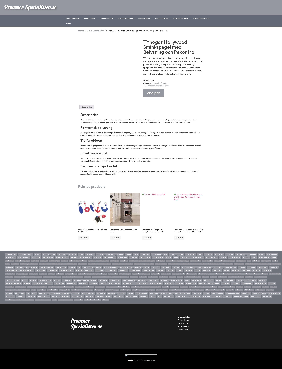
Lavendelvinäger (217, 270)
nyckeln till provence (61, 267)
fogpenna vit (193, 286)
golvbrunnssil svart (71, 283)
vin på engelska (208, 254)
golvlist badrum (48, 283)
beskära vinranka (246, 293)
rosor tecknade (230, 260)
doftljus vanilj (230, 289)
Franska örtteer (9, 286)
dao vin (17, 293)
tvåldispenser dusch (158, 257)
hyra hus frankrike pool (260, 276)
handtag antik (77, 280)
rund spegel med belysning (181, 260)
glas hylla (117, 283)
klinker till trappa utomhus (205, 273)
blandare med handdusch (166, 293)
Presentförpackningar (201, 18)
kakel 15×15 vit (222, 276)
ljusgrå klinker (160, 270)
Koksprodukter (90, 18)
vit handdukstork (90, 254)
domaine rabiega (188, 289)
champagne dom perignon (88, 293)
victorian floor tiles (240, 254)
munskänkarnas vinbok (126, 267)
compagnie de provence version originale (59, 293)
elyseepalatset (41, 289)
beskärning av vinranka (217, 293)
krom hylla (51, 273)
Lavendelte (226, 270)
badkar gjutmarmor (255, 296)
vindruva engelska (156, 254)
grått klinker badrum (229, 280)
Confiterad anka (43, 293)
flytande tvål (239, 286)
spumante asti (92, 260)
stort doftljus (44, 260)
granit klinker (262, 280)
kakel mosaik (125, 276)
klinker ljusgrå (238, 273)
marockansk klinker (52, 270)
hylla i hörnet (33, 280)
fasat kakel (17, 289)
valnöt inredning (36, 257)
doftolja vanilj (221, 289)
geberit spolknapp (169, 283)
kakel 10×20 (231, 276)
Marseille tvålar (274, 267)
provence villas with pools (58, 263)
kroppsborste (43, 273)
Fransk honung (174, 286)
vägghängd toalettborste (109, 257)
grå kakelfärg (27, 283)
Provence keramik (117, 263)
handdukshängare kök (176, 280)
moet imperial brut (217, 267)
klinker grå (247, 273)
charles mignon (75, 293)
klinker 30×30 (9, 276)
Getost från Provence (128, 283)
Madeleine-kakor (123, 270)
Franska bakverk (89, 286)
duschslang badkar (125, 289)
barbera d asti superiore (131, 296)
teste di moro (223, 257)
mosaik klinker (155, 267)
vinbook (165, 254)
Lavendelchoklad (267, 270)
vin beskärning (229, 254)
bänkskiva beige (143, 296)
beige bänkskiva (65, 296)
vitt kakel (81, 254)
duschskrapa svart (137, 289)
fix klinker (247, 286)
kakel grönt (172, 276)
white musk (46, 254)
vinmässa (136, 254)
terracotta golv (246, 257)
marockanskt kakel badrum (26, 270)
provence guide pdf (148, 263)
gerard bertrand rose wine (141, 283)
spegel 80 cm (124, 260)
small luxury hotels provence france (145, 260)
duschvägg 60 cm (88, 289)
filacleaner (265, 286)
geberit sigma (179, 283)
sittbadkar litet (160, 260)
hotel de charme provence (45, 280)
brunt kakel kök (121, 293)
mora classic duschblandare (204, 267)
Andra (68, 23)
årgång (60, 299)
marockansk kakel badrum (66, 270)
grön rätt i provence (196, 280)
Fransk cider (184, 286)
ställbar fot (64, 260)
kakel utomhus (115, 276)
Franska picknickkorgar (260, 283)
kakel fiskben (188, 276)
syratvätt (274, 257)
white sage (37, 254)
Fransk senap (156, 286)
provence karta (138, 263)
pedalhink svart (9, 267)
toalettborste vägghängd (211, 257)
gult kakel (187, 280)
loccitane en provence (135, 270)
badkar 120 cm (9, 299)
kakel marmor (134, 276)
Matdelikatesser (144, 18)
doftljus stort (239, 289)
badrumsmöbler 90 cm (181, 296)
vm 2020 (53, 254)
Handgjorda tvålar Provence (89, 280)
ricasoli (7, 263)
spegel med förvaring (103, 260)
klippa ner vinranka (191, 273)
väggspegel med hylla (48, 257)
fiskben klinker (256, 286)
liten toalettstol (188, 270)
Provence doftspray (173, 263)
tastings (254, 257)
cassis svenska (111, 293)
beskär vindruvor (31, 296)
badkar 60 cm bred (267, 296)
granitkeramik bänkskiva (250, 280)
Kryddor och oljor (161, 18)
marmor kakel (99, 270)
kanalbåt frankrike (67, 276)
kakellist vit (87, 276)
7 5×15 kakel (88, 299)
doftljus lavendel (260, 289)
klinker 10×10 (18, 276)
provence (195, 263)
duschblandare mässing (176, 289)
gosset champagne (37, 283)
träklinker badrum (185, 257)
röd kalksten (256, 260)
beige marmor (55, 296)
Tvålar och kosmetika (126, 18)
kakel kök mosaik (153, 276)
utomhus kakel (133, 257)
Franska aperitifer (111, 286)
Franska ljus (31, 286)
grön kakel (218, 280)
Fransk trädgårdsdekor (137, 286)
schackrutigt (170, 260)
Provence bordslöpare (185, 263)
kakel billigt (197, 276)
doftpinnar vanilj (199, 289)
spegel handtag (114, 260)
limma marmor (206, 270)
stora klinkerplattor (54, 260)
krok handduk (60, 273)
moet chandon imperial (230, 267)
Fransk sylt (148, 286)
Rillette (274, 260)
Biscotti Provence (197, 293)
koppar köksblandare (71, 273)
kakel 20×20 (213, 276)
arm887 (54, 299)
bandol (159, 296)
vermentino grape (251, 254)
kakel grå (180, 276)
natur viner (98, 267)
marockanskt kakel (40, 270)
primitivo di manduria (227, 263)
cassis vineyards (101, 293)
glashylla (110, 283)
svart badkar (26, 260)
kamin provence (78, 276)
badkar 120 (17, 299)
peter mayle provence (262, 263)
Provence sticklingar (71, 263)
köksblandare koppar (125, 273)
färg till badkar (25, 289)
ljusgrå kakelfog (170, 270)
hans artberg (57, 280)
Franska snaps (225, 283)
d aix (28, 293)
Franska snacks (235, 283)
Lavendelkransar (236, 270)
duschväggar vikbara (52, 289)
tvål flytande (168, 257)
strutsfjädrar (35, 260)
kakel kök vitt (143, 276)
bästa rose (108, 296)
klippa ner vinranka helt (178, 273)
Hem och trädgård (73, 18)
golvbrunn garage (83, 283)
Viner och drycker (106, 18)
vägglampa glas (97, 257)
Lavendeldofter (256, 270)
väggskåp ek (74, 257)
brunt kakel (130, 293)
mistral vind (242, 267)
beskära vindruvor (10, 296)
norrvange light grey (88, 267)
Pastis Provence (19, 267)
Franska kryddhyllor (41, 286)
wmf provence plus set (11, 254)
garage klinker (202, 283)
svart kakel (18, 260)
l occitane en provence (22, 273)
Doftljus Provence (249, 289)
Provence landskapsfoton (104, 263)
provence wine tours (32, 263)
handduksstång (164, 280)
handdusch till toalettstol (129, 280)
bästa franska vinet (118, 296)
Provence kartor (128, 263)
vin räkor (200, 254)
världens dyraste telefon (23, 257)
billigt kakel (206, 293)
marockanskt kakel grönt (12, 270)
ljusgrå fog (179, 270)
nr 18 (79, 267)
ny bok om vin (72, 267)
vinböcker (172, 254)
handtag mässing (67, 280)
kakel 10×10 (240, 276)
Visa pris (153, 93)
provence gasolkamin (161, 263)
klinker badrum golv (275, 273)
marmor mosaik (89, 270)
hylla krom (24, 280)
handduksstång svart (153, 280)
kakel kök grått (163, 276)
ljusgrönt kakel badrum (148, 270)
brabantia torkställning (141, 293)
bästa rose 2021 (99, 296)
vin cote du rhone (219, 254)
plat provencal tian (250, 263)
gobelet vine (102, 283)
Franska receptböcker (247, 283)
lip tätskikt (197, 270)
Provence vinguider (44, 263)
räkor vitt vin (15, 263)
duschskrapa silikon (149, 289)
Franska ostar (272, 283)
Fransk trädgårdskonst (123, 286)
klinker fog (255, 273)
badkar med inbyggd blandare (241, 296)
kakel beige (205, 276)
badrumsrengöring (168, 296)
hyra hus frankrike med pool (12, 280)
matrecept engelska (262, 267)
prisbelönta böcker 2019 (213, 263)
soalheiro (132, 260)
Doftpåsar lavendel (210, 289)
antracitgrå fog (68, 299)
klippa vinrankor (145, 273)
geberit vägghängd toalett (156, 283)
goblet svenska (93, 283)
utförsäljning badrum (145, 257)
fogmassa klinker (223, 286)
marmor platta (79, 270)
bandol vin (152, 296)
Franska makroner (20, 286)
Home (81, 31)
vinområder (120, 254)
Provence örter (92, 263)
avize (37, 299)
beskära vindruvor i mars (274, 293)
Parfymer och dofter (181, 18)
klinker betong (263, 273)
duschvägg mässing (76, 289)
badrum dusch (227, 296)
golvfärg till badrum (59, 283)
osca (27, 267)
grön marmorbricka (208, 280)
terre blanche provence (234, 257)
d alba (22, 293)
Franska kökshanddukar (67, 286)
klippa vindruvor (166, 273)
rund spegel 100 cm (207, 260)
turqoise (176, 257)
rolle (249, 260)
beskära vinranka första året (232, 293)
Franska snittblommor (213, 283)
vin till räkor (180, 254)
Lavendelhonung (246, 270)
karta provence (47, 276)
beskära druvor (20, 296)
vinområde (128, 254)
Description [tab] (87, 107)
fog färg (232, 286)
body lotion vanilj (154, 293)
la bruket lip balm (10, 273)
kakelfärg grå (105, 276)
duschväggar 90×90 (64, 289)
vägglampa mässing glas (85, 257)
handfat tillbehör (103, 280)
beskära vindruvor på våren (259, 293)
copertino (34, 293)
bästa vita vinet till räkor (77, 296)
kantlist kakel (57, 276)
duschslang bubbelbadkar (112, 289)
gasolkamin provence (191, 283)
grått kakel (239, 280)
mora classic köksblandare (188, 267)
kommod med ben (113, 273)
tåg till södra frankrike (264, 257)
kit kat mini (38, 276)
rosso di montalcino (219, 260)
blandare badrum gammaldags (182, 293)
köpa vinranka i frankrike (85, 273)
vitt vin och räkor (72, 254)
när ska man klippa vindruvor (110, 267)
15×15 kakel (105, 299)
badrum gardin (206, 296)
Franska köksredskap (54, 286)
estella (33, 289)
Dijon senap (270, 289)
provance (202, 263)
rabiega (22, 263)
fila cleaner (273, 286)
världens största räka (272, 254)
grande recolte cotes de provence (13, 283)
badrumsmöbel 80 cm (194, 296)
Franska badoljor (100, 286)
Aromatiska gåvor (45, 299)
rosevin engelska (241, 260)
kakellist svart (96, 276)
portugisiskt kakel (239, 263)
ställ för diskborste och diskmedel (78, 260)
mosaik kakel (176, 267)
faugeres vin (9, 289)
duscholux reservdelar (162, 289)
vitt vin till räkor (62, 254)
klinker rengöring (227, 273)
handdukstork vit (141, 280)
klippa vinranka (155, 273)
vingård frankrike (145, 254)
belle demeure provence (43, 296)
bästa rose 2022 (89, 296)
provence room (82, 263)
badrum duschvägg (216, 296)
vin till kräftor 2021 (190, 254)
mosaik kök (146, 267)
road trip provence (266, 260)
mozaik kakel (137, 267)
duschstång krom (99, 289)
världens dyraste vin (10, 257)
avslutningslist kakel (28, 299)
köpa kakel (96, 273)
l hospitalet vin (33, 273)
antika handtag (78, 299)
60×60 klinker (97, 299)
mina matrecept (251, 267)
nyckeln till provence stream (46, 267)
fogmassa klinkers (212, 286)
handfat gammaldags (115, 280)
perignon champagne (275, 263)
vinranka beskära (110, 254)
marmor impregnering (111, 270)
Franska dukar (79, 286)
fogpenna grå (202, 286)
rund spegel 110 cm (195, 260)
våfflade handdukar (122, 257)
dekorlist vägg (9, 293)
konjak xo (103, 273)
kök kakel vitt (136, 273)
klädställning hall (28, 276)
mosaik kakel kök (166, 267)
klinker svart (217, 273)
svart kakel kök (9, 260)
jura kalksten (249, 276)
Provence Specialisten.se (30, 7)
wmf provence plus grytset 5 (25, 254)
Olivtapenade (34, 267)
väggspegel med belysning (158, 86)
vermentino (261, 254)
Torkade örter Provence (197, 257)
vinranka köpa (100, 254)
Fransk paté (165, 286)
